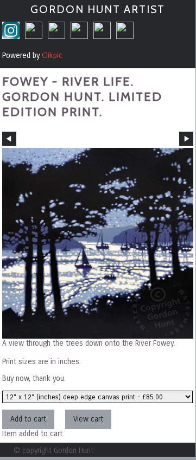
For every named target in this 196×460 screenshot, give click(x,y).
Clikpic (52, 55)
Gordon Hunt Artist (97, 9)
